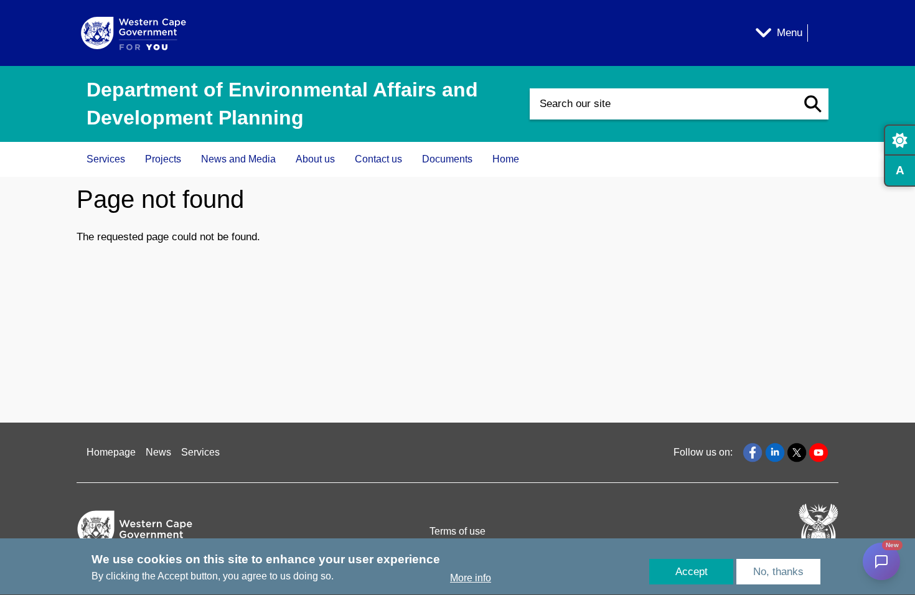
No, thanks (778, 572)
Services (106, 159)
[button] (812, 103)
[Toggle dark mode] (899, 140)
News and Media (238, 159)
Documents (447, 159)
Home (505, 159)
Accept (691, 572)
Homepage (111, 452)
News (158, 452)
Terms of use (457, 531)
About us (315, 159)
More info (470, 578)
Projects (163, 159)
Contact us (378, 159)
